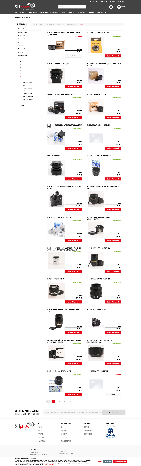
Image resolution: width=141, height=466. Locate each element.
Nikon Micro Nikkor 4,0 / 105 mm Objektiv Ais (63, 310)
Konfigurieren (108, 461)
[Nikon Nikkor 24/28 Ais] (56, 291)
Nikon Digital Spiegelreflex (27, 96)
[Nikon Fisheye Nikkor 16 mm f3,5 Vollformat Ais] (96, 230)
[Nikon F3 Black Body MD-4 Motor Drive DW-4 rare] (56, 199)
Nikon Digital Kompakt (27, 88)
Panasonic (22, 105)
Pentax (22, 61)
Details (73, 55)
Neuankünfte (22, 49)
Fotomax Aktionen (88, 434)
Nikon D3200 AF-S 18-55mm (97, 371)
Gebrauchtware (22, 55)
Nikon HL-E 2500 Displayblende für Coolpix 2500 (64, 126)
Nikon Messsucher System (27, 82)
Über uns (40, 427)
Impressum (63, 430)
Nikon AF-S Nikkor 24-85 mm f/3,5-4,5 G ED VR (103, 187)
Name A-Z (35, 24)
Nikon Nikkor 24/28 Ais (56, 279)
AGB (62, 427)
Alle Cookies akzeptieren (120, 461)
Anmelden (113, 412)
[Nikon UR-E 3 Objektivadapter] (56, 230)
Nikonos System (25, 79)
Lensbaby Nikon (53, 156)
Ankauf (20, 42)
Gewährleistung (42, 441)
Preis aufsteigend (50, 24)
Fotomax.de (86, 427)
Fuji (21, 102)
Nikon (21, 77)
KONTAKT (121, 1)
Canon (21, 71)
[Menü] (29, 24)
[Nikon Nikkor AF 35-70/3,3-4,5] (96, 291)
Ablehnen (99, 461)
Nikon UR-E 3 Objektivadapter (59, 217)
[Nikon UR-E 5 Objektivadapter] (96, 168)
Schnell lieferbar (71, 24)
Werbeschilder (22, 39)
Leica (21, 58)
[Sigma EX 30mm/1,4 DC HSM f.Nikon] (56, 107)
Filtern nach (22, 24)
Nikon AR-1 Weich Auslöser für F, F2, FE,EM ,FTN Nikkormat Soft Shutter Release (64, 249)
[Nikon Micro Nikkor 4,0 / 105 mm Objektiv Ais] (56, 322)
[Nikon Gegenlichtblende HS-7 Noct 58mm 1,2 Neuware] (56, 45)
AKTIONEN (103, 1)
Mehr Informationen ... (50, 464)
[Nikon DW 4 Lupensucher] (96, 322)
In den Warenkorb (113, 56)
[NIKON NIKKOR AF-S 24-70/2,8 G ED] (96, 260)
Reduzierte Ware (23, 29)
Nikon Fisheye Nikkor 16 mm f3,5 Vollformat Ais (99, 218)
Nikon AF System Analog (27, 99)
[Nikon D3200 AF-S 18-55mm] (96, 383)
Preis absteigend (61, 24)
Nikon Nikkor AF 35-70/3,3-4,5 (98, 279)
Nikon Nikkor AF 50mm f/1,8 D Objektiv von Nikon (104, 64)
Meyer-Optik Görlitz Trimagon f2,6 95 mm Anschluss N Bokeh (64, 341)
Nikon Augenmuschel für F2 (98, 33)
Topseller (80, 24)
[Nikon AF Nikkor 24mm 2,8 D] (56, 76)
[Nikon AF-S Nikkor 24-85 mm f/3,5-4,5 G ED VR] (96, 199)
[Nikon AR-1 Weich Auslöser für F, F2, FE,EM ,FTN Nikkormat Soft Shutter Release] (56, 260)
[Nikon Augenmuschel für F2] (96, 45)
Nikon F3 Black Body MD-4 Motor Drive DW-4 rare (64, 187)
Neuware (20, 52)
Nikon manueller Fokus (27, 93)
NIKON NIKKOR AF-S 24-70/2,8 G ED (99, 248)
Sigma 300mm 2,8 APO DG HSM (98, 125)
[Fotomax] (25, 6)
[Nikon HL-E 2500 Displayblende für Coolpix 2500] (56, 137)
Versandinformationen (66, 441)
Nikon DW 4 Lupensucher (96, 310)
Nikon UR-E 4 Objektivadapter (59, 371)
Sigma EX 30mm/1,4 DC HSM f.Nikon (60, 94)
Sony (21, 64)
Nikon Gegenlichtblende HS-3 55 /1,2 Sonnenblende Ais (101, 341)
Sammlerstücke (22, 32)
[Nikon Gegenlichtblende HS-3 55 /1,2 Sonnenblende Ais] (96, 353)
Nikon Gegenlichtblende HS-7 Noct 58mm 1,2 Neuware (63, 34)
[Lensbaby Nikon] (56, 168)
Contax (22, 74)
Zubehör (23, 91)
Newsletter (41, 437)
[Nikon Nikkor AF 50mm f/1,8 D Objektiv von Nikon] (96, 76)
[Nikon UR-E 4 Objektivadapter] (56, 383)
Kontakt (40, 430)
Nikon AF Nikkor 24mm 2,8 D (58, 64)
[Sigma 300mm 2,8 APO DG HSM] (96, 137)
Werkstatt (40, 434)
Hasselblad (21, 35)
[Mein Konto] (111, 6)
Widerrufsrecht (65, 437)
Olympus (22, 67)
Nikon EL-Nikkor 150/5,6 (96, 94)
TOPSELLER (93, 1)
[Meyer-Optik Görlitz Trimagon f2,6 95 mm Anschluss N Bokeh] (56, 353)
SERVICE (112, 1)
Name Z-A (41, 24)
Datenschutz (64, 434)
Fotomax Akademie (88, 430)
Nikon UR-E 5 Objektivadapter (99, 156)
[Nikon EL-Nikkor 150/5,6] (96, 107)
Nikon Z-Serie (24, 85)
